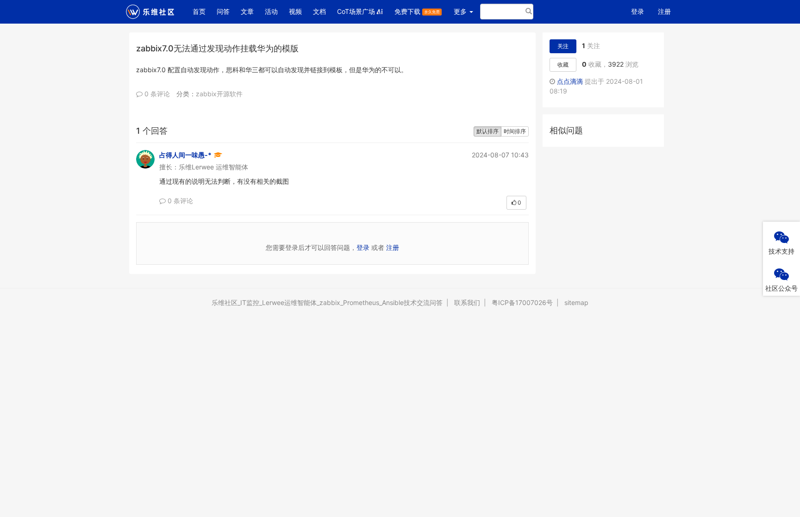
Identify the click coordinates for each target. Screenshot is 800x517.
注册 (664, 11)
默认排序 (487, 131)
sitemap (576, 302)
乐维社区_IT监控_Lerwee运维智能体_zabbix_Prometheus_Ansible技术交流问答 (327, 302)
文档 (319, 11)
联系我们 (467, 302)
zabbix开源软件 (219, 94)
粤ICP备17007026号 (522, 302)
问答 (223, 11)
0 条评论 (156, 94)
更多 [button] (461, 11)
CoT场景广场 (356, 11)
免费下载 (408, 11)
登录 (637, 11)
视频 (295, 11)
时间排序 (515, 131)
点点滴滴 (570, 81)
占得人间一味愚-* (185, 155)
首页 (202, 11)
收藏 (563, 64)
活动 (271, 11)
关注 (563, 46)
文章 (247, 11)
